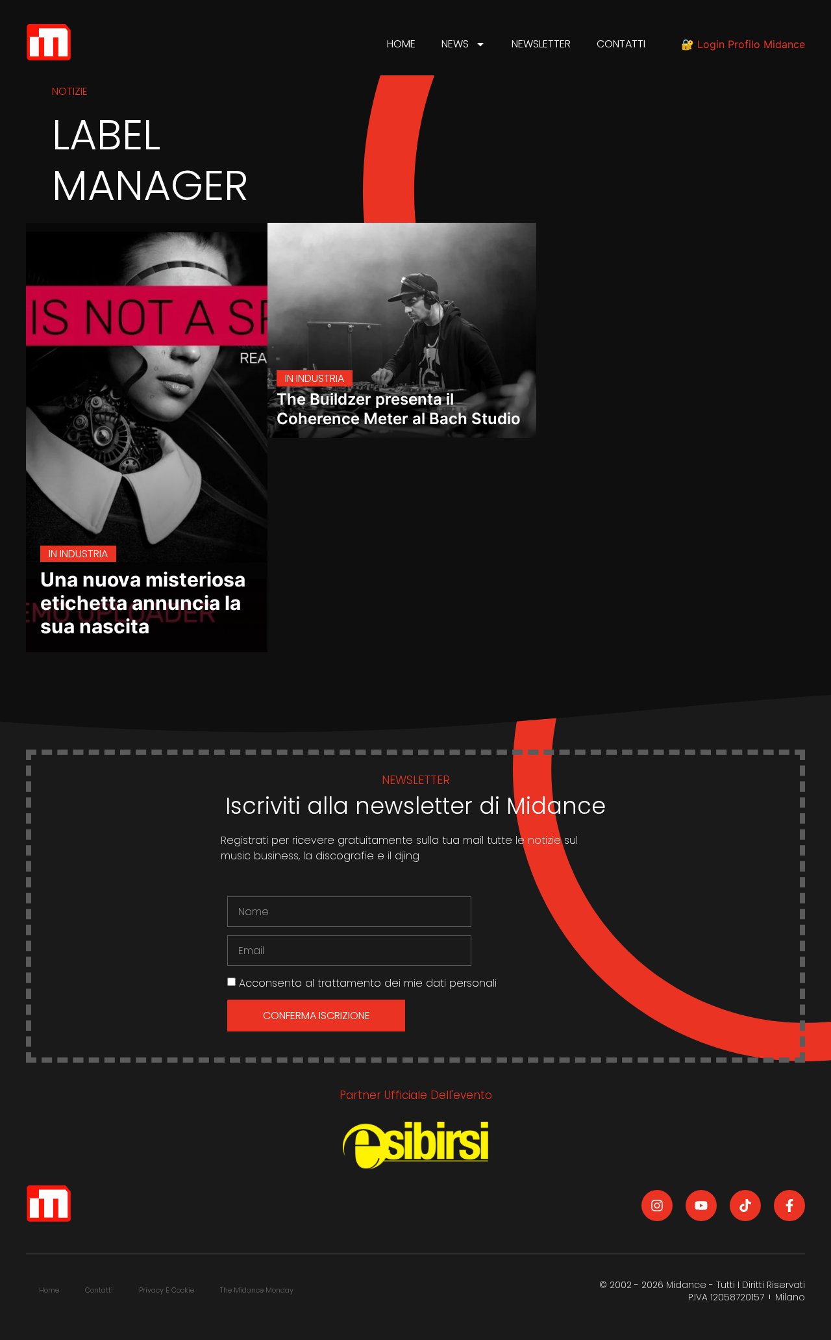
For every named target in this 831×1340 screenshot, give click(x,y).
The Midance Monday (256, 1290)
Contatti (621, 43)
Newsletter (541, 43)
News (455, 43)
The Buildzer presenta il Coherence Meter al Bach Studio (399, 409)
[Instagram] (657, 1205)
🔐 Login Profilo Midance (743, 44)
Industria (84, 554)
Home (401, 43)
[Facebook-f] (789, 1205)
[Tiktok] (745, 1205)
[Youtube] (701, 1205)
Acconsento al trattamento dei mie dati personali (368, 983)
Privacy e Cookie (166, 1290)
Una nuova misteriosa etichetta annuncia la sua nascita (142, 603)
